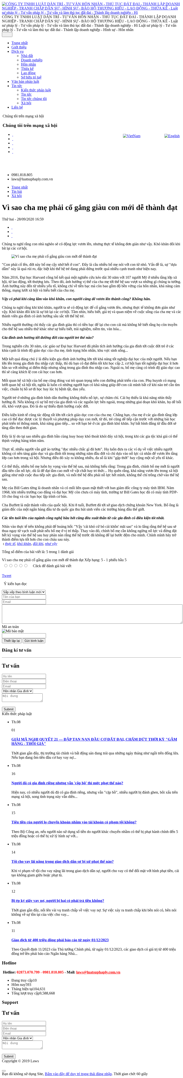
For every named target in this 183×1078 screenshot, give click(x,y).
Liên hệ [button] (17, 107)
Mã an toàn (10, 627)
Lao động (28, 73)
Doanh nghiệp (31, 60)
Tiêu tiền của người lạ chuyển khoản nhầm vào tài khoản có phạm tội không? (74, 822)
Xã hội (26, 103)
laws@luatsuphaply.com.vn (98, 972)
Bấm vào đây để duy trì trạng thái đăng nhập (78, 1074)
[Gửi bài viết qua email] (11, 227)
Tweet (6, 576)
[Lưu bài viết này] (11, 236)
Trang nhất (19, 43)
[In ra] (11, 232)
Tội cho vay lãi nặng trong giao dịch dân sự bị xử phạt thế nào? (62, 861)
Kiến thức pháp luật (36, 90)
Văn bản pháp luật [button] (25, 81)
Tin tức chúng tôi (34, 99)
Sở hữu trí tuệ (31, 77)
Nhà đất (27, 56)
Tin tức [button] (16, 86)
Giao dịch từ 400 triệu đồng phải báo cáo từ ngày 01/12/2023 (60, 940)
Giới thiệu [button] (18, 47)
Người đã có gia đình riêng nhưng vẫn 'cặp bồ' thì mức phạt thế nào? (67, 783)
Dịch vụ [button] (17, 51)
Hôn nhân (28, 64)
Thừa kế (27, 69)
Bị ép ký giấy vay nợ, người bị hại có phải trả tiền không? (57, 901)
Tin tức (26, 94)
